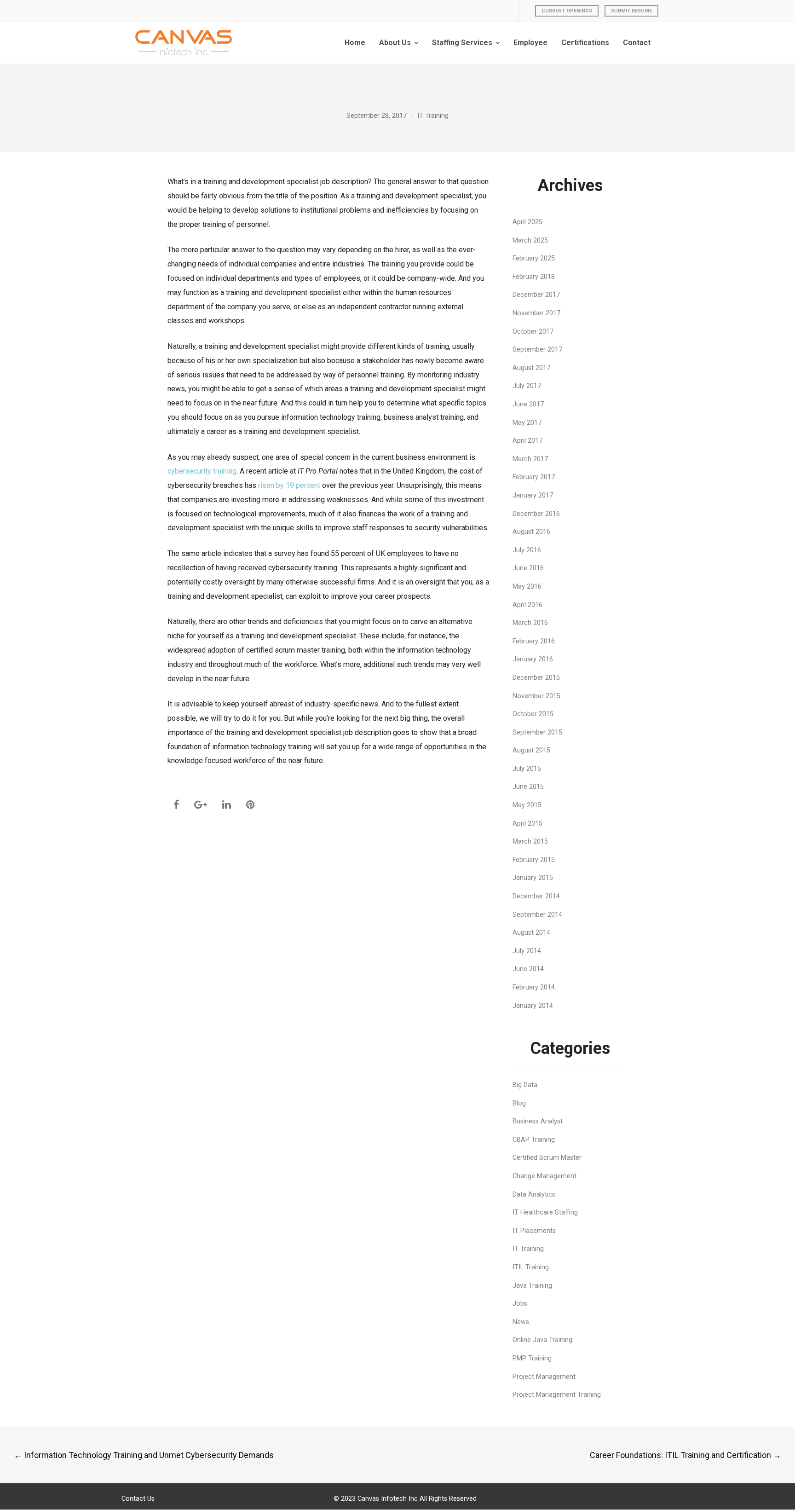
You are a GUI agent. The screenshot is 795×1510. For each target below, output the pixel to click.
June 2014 (528, 969)
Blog (519, 1103)
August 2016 (531, 532)
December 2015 (536, 678)
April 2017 (527, 441)
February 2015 (534, 860)
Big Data (525, 1085)
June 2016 (528, 568)
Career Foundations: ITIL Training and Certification (685, 1455)
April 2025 (527, 222)
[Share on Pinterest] (250, 804)
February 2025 (534, 258)
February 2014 (534, 987)
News (521, 1322)
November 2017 (536, 313)
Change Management (544, 1176)
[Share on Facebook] (176, 804)
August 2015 (531, 750)
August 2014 (531, 933)
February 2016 (534, 641)
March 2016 (530, 623)
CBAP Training (534, 1140)
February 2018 (534, 277)
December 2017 (536, 295)
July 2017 (527, 386)
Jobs (520, 1304)
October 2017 (533, 332)
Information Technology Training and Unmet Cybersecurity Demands (144, 1455)
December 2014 (536, 896)
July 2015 (527, 769)
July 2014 (527, 951)
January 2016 (533, 659)
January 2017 (533, 495)
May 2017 (527, 423)
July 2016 (527, 550)
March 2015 (530, 841)
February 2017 (534, 477)
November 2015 (536, 696)
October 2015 (533, 714)
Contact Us (138, 1499)
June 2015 (528, 787)
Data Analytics (534, 1194)
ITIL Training (531, 1267)
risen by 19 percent (289, 485)
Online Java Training (542, 1340)
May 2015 (527, 805)
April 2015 (527, 823)
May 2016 (527, 586)
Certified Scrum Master (547, 1158)
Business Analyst (538, 1121)
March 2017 (530, 459)
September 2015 (537, 732)
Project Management (544, 1377)
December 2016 (536, 514)
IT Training (433, 116)
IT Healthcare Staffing (545, 1212)
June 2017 (528, 404)
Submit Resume (631, 11)
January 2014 (533, 1006)
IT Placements (534, 1231)
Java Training (532, 1286)
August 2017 (531, 368)
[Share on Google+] (200, 804)
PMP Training (532, 1358)
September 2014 (537, 915)
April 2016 (527, 605)
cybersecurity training (201, 471)
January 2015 (533, 878)
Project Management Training (557, 1395)
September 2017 (537, 349)
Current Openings (567, 11)
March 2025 (530, 240)
